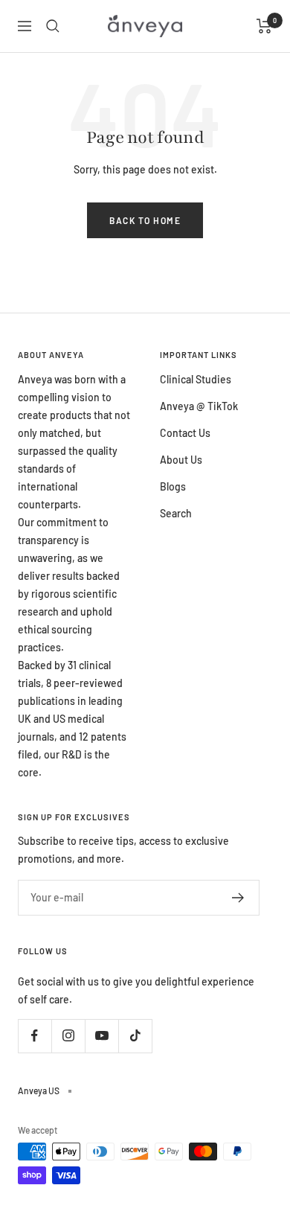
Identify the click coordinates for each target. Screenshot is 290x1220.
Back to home (145, 220)
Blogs (173, 486)
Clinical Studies (195, 379)
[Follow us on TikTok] (135, 1036)
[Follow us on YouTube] (101, 1036)
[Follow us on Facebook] (34, 1036)
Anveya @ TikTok (199, 406)
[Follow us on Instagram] (68, 1036)
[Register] (238, 897)
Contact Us (185, 433)
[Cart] (264, 26)
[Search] (52, 26)
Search (176, 513)
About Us (181, 459)
